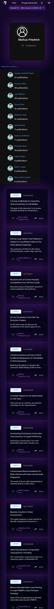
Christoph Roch (20, 146)
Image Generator (30, 3)
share (41, 218)
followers (31, 45)
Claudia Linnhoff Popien (24, 73)
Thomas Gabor (20, 83)
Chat (14, 3)
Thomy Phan (19, 104)
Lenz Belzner (19, 94)
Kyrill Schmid (19, 125)
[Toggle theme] (42, 3)
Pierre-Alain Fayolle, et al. (23, 218)
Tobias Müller (19, 156)
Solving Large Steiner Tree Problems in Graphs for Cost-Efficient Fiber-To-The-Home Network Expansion (26, 242)
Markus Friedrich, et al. (24, 296)
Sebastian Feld (20, 115)
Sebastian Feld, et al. (24, 529)
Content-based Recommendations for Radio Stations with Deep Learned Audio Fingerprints (26, 474)
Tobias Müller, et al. (24, 259)
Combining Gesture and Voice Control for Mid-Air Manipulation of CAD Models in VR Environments (26, 358)
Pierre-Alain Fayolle (22, 177)
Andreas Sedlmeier (22, 136)
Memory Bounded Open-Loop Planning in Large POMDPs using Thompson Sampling (26, 590)
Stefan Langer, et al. (23, 491)
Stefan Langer (20, 167)
